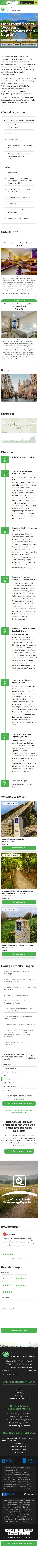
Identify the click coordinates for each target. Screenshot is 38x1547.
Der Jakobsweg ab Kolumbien (19, 1414)
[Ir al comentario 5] (18, 1258)
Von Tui (19, 1390)
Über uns (32, 1371)
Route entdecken (19, 848)
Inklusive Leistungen (9, 1068)
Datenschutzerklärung (19, 1446)
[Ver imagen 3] (19, 276)
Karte (4, 1075)
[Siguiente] (35, 261)
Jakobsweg (13, 40)
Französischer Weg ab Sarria (13, 839)
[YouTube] (13, 1374)
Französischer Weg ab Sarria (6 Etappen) (17, 945)
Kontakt (5, 1371)
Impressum (19, 1443)
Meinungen (6, 1090)
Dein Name (5, 1297)
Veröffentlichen (19, 1330)
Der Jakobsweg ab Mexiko (19, 1417)
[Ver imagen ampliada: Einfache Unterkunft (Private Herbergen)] (19, 261)
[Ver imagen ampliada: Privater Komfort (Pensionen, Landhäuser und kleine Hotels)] (19, 324)
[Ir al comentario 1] (13, 1258)
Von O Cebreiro (19, 1393)
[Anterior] (3, 261)
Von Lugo (19, 1396)
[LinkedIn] (10, 1374)
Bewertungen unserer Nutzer (19, 1096)
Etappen (7, 1079)
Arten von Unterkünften (11, 1072)
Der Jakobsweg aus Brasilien (19, 1426)
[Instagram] (7, 1374)
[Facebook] (3, 1374)
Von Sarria (19, 1387)
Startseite (5, 40)
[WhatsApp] (3, 2)
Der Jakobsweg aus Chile (19, 1423)
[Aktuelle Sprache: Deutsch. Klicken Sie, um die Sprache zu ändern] (36, 3)
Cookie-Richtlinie (19, 1449)
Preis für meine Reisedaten (19, 1103)
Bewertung (5, 1272)
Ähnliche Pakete (8, 1083)
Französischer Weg (24, 40)
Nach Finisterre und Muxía (19, 1399)
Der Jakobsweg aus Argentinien (19, 1420)
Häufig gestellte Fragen (10, 1086)
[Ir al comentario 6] (19, 1258)
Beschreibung (7, 1064)
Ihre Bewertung (7, 1309)
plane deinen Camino (11, 2)
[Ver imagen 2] (18, 276)
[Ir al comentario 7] (20, 1258)
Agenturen (19, 1452)
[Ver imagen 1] (17, 276)
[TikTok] (16, 1374)
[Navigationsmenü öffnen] (35, 9)
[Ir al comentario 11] (25, 1258)
